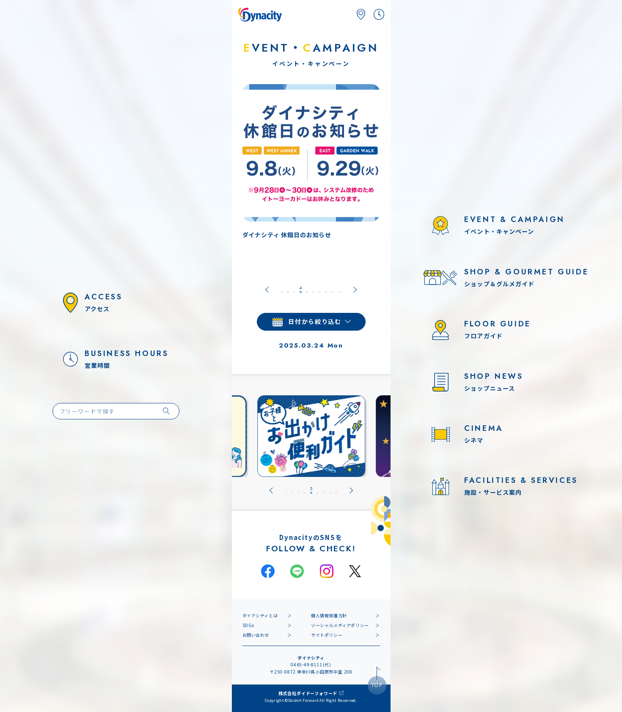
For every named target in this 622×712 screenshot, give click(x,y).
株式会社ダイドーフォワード (307, 693)
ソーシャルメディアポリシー (340, 625)
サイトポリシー (326, 635)
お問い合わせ (256, 635)
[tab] (282, 289)
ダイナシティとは (260, 615)
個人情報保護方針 (329, 615)
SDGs (248, 625)
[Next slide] (355, 289)
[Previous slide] (267, 289)
